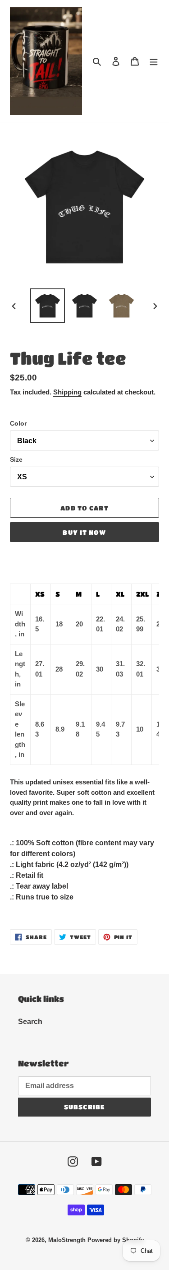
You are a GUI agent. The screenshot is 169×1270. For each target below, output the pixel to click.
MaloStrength (67, 1240)
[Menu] (153, 61)
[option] (47, 305)
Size (16, 459)
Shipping (67, 392)
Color (18, 423)
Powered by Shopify (115, 1240)
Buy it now (84, 532)
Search (30, 1021)
